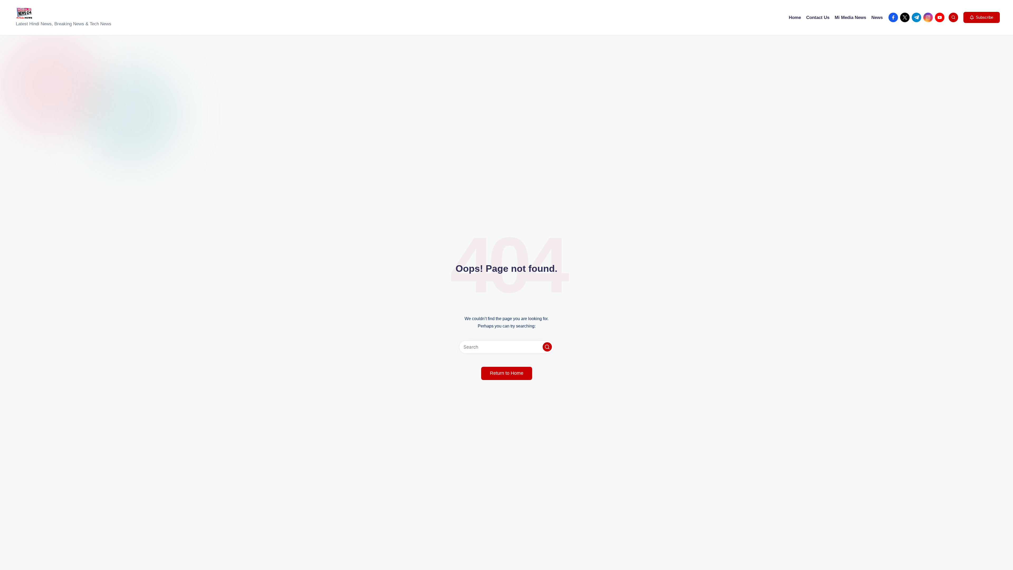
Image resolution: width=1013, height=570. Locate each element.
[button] (981, 17)
